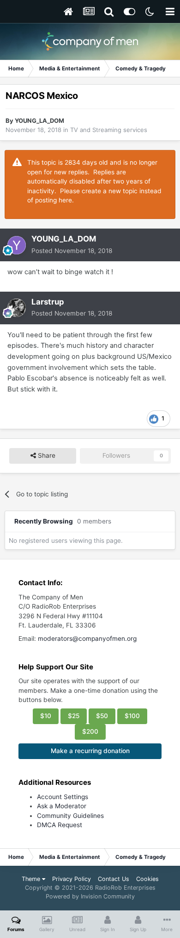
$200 (90, 731)
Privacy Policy (71, 878)
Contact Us (113, 878)
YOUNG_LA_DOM (39, 120)
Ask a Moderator (61, 806)
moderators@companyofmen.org (87, 638)
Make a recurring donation (90, 750)
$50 (102, 715)
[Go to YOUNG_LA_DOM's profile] (16, 245)
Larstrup (47, 301)
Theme (32, 878)
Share (45, 455)
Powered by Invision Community (90, 896)
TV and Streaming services (108, 129)
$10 (45, 715)
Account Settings (62, 796)
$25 (73, 715)
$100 (132, 715)
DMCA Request (59, 825)
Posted (71, 250)
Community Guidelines (70, 815)
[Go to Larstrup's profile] (16, 308)
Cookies (147, 878)
